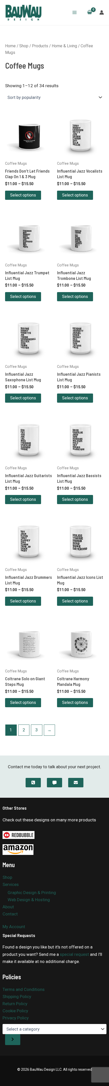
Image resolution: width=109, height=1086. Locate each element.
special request (74, 954)
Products (40, 45)
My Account (14, 926)
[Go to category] (12, 1039)
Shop (23, 45)
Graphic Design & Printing (32, 892)
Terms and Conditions (24, 989)
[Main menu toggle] (74, 12)
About (8, 906)
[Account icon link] (101, 12)
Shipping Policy (17, 996)
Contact (10, 913)
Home (10, 45)
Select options (23, 195)
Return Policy (15, 1003)
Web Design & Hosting (29, 899)
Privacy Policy (16, 1017)
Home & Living (64, 45)
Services (11, 884)
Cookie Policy (15, 1010)
